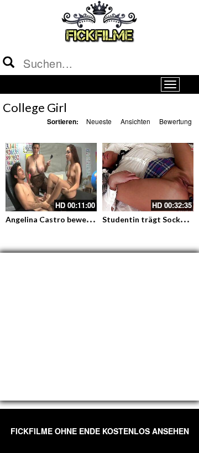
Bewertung (175, 121)
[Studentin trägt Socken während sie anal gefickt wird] (147, 177)
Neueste (99, 121)
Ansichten (135, 121)
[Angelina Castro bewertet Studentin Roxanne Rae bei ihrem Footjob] (51, 177)
